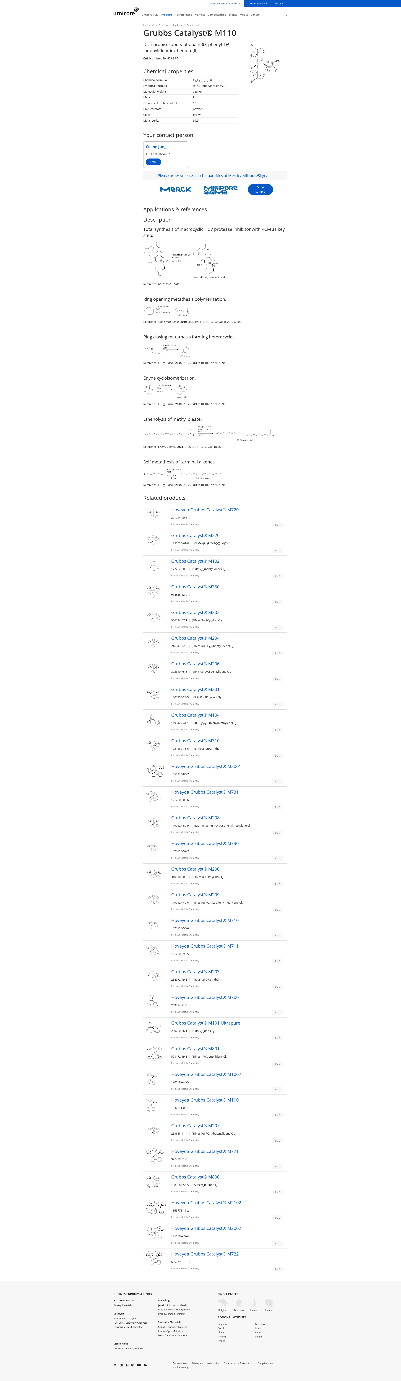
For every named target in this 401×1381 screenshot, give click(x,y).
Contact (255, 14)
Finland (254, 1310)
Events (233, 14)
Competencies (217, 14)
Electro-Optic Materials (170, 1331)
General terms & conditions (238, 1363)
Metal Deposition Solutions (172, 1335)
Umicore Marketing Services (129, 1348)
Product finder (193, 25)
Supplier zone (265, 1363)
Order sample (260, 189)
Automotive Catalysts (125, 1318)
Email (153, 162)
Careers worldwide (257, 3)
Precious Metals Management (174, 1309)
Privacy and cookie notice (205, 1363)
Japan (258, 1328)
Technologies (183, 14)
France (221, 1340)
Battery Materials (123, 1305)
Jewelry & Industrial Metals (172, 1305)
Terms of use (180, 1363)
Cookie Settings (181, 1367)
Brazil (221, 1328)
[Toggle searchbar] (285, 14)
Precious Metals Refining (171, 1313)
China (221, 1332)
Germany (239, 1310)
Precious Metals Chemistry (155, 25)
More (278, 3)
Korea (258, 1332)
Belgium (222, 1310)
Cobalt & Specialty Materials (173, 1326)
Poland (269, 1310)
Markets (200, 14)
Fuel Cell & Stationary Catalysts (130, 1322)
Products (166, 14)
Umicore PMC (150, 14)
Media (244, 14)
